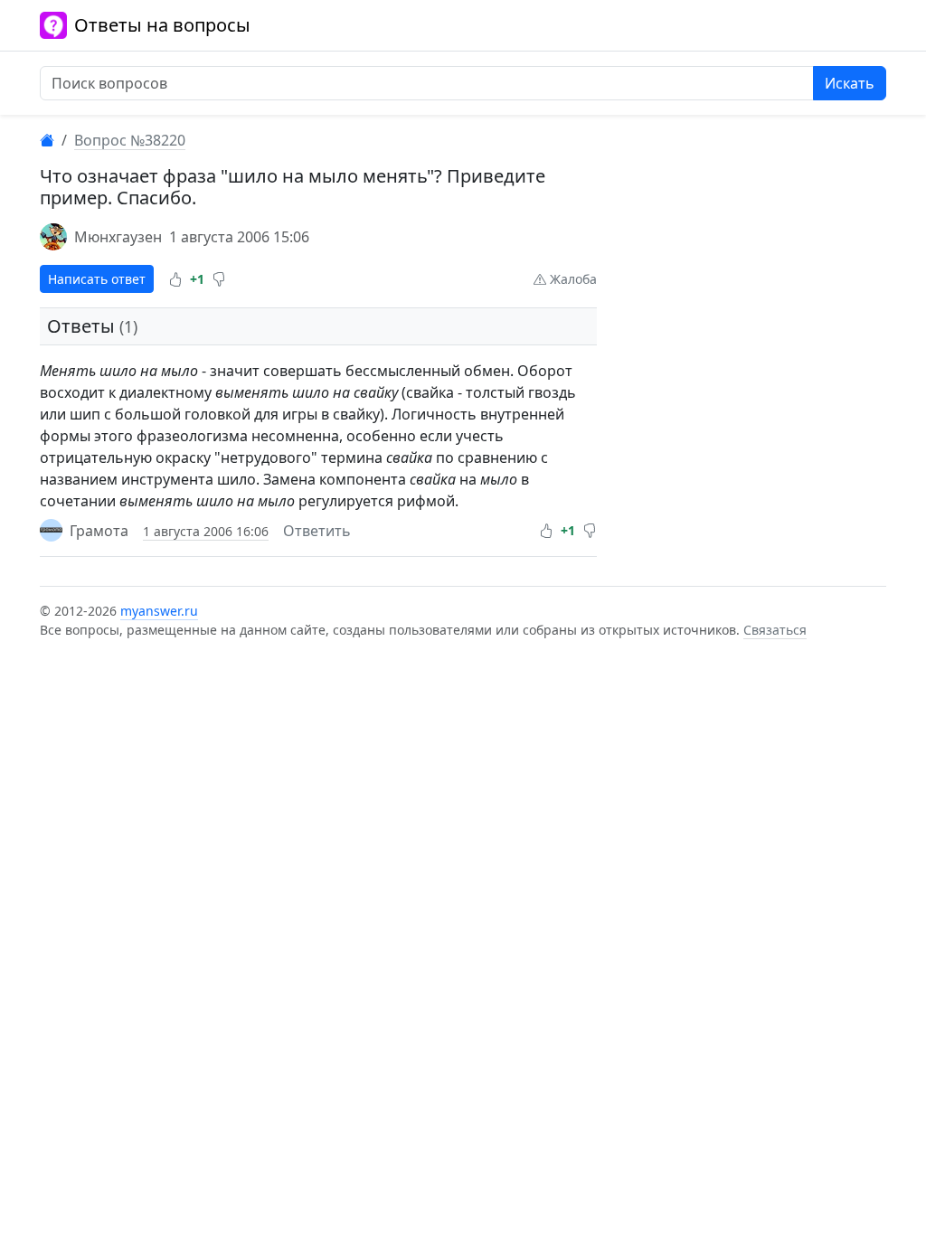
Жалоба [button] (571, 279)
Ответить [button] (317, 531)
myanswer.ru (159, 610)
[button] (175, 279)
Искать (849, 83)
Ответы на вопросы (162, 25)
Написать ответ (97, 279)
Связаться (775, 629)
